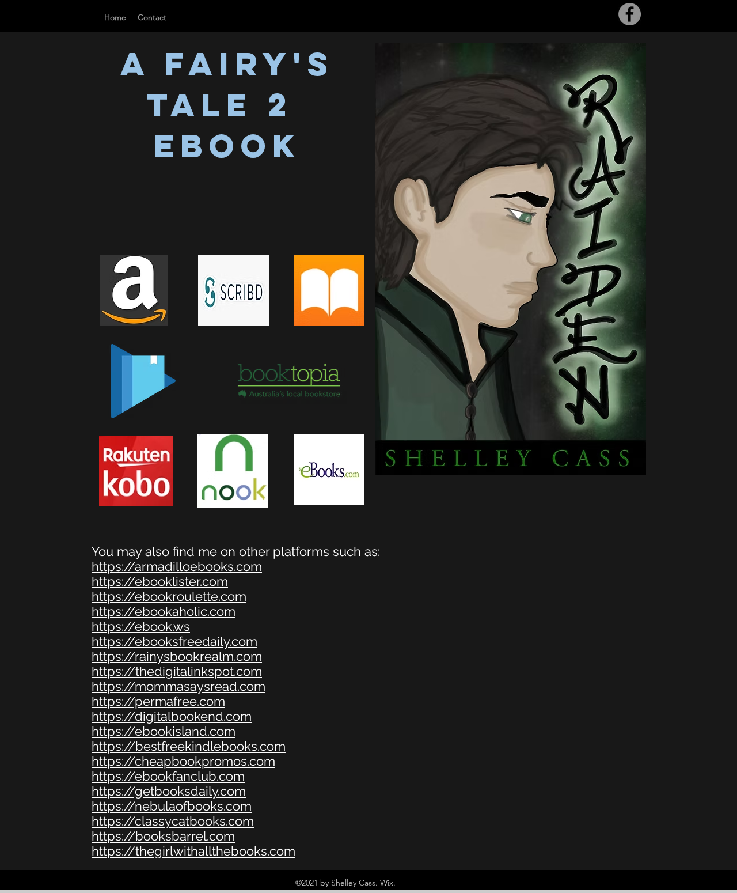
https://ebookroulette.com (169, 596)
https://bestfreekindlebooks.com (189, 746)
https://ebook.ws (141, 626)
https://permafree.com (158, 701)
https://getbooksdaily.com (169, 791)
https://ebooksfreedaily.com (174, 641)
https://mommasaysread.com (178, 686)
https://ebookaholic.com (163, 611)
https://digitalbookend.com (172, 716)
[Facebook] (629, 14)
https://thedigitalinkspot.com (177, 671)
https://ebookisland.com (163, 731)
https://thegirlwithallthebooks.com (193, 850)
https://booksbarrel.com (163, 835)
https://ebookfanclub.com (168, 776)
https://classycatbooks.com (173, 820)
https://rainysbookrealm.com (177, 656)
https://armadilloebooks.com (177, 566)
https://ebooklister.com (160, 581)
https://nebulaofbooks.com (172, 806)
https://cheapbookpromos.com (183, 761)
